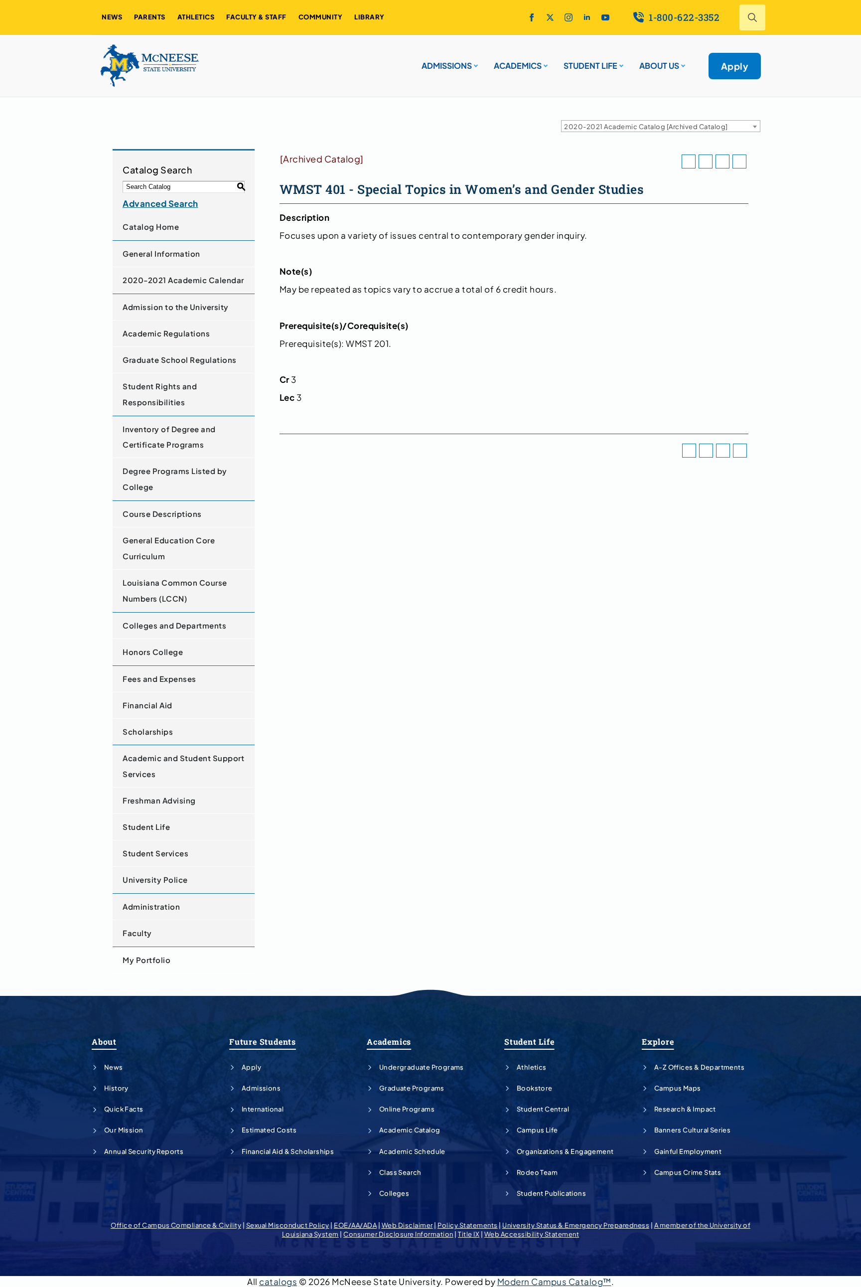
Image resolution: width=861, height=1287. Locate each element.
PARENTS (149, 17)
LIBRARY (369, 17)
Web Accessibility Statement (531, 1234)
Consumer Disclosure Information (398, 1234)
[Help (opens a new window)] (739, 161)
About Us (659, 65)
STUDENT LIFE (590, 65)
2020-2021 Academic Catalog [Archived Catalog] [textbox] (646, 127)
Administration (151, 906)
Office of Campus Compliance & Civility (176, 1225)
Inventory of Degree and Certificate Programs (169, 437)
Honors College (153, 651)
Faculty (137, 933)
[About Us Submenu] (682, 61)
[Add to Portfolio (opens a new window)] (689, 161)
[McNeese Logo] (150, 66)
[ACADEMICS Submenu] (545, 61)
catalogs (278, 1281)
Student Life (146, 826)
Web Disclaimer (407, 1225)
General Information (161, 253)
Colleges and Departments (174, 625)
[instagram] (568, 17)
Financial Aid (147, 705)
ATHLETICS (196, 17)
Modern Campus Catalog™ (554, 1281)
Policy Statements (467, 1225)
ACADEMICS (518, 65)
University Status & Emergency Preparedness (575, 1225)
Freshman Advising (159, 800)
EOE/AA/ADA (355, 1225)
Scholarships (148, 731)
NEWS (112, 17)
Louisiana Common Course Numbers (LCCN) (175, 590)
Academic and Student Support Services (183, 766)
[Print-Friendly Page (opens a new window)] (722, 161)
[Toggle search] (752, 17)
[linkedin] (587, 17)
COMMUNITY (320, 17)
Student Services (155, 853)
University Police (155, 879)
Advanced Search (160, 203)
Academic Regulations (166, 333)
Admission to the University (176, 307)
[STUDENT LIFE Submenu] (620, 61)
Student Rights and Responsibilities (160, 394)
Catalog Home (151, 226)
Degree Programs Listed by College (175, 478)
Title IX (468, 1234)
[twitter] (550, 17)
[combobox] (660, 126)
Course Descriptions (162, 513)
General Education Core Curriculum (169, 548)
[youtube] (605, 17)
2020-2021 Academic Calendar (183, 280)
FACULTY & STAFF (256, 17)
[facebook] (532, 17)
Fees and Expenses (159, 678)
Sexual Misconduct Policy (287, 1225)
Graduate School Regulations (180, 359)
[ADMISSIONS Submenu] (475, 61)
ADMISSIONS (447, 65)
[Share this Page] (706, 161)
